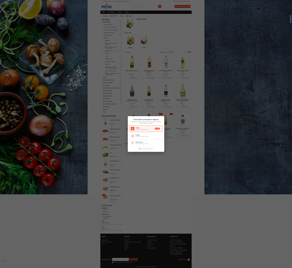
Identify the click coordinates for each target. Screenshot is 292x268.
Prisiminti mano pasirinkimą (146, 148)
